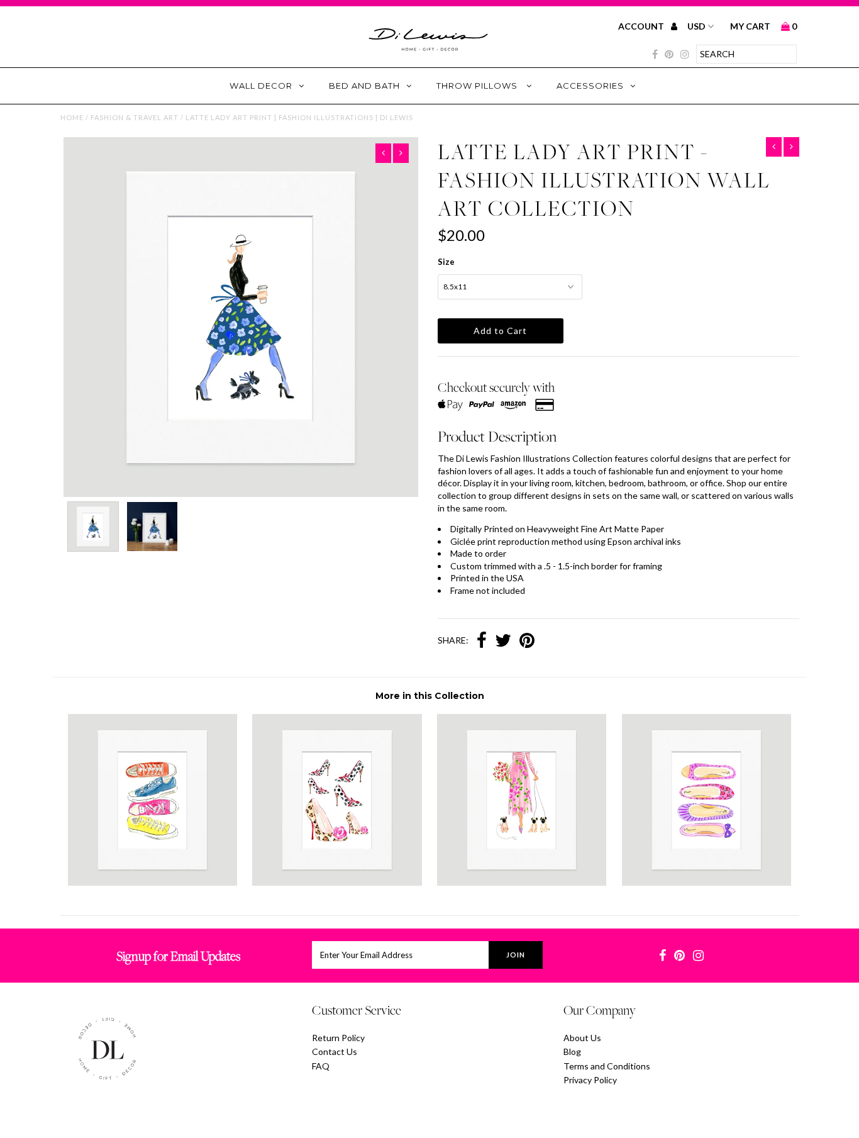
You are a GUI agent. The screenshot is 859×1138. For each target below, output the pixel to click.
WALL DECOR (261, 86)
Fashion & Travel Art (135, 117)
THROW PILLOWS (478, 86)
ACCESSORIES (590, 86)
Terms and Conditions (606, 1066)
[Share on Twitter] (503, 642)
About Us (582, 1037)
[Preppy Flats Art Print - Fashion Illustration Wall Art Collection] (706, 882)
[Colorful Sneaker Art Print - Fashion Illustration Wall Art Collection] (152, 882)
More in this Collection (429, 695)
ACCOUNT (642, 26)
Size (446, 262)
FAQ (321, 1066)
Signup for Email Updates (178, 955)
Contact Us (334, 1051)
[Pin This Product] (527, 642)
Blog (572, 1051)
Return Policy (338, 1037)
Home (72, 117)
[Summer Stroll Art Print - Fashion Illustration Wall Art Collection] (521, 882)
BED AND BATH (364, 86)
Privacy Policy (590, 1079)
